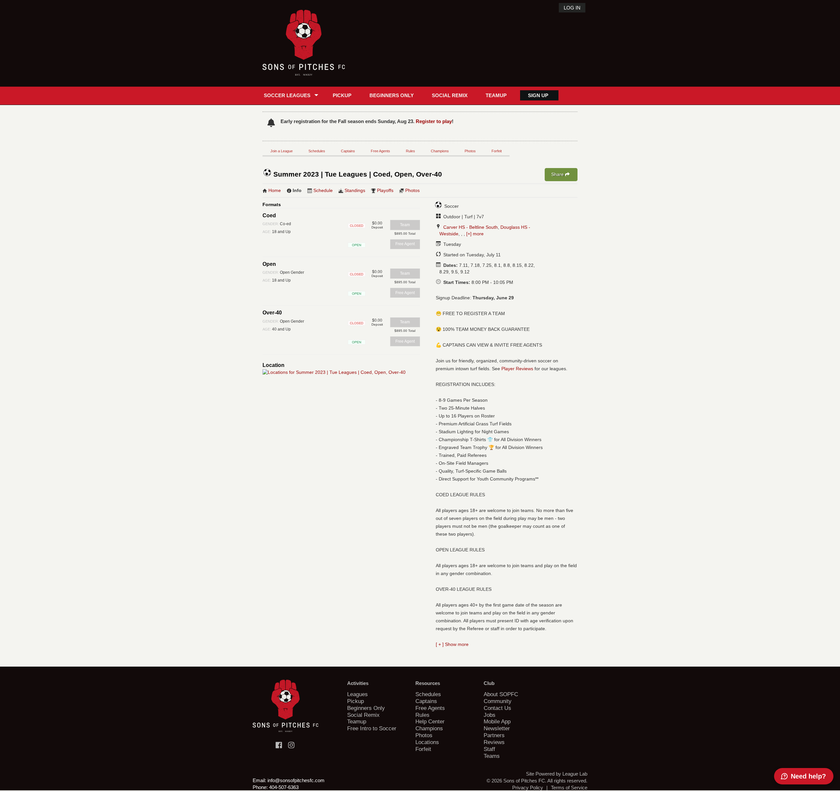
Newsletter (497, 728)
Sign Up (538, 95)
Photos (470, 151)
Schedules (316, 151)
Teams (492, 756)
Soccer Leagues (287, 95)
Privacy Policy (527, 787)
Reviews (494, 742)
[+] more (475, 233)
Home (274, 190)
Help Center (430, 721)
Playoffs (385, 190)
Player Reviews (517, 368)
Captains (348, 151)
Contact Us (497, 708)
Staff (489, 749)
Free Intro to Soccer (371, 728)
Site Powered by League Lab (556, 774)
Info (297, 190)
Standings (355, 190)
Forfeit (497, 151)
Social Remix (450, 95)
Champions (440, 151)
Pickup (342, 95)
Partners (494, 735)
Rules (410, 151)
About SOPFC (501, 694)
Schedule (323, 190)
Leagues (357, 694)
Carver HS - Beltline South (470, 227)
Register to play (434, 121)
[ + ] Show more (452, 644)
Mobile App (497, 721)
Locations (427, 742)
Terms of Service (569, 787)
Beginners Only (391, 95)
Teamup (496, 95)
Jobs (489, 715)
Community (498, 701)
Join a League (281, 151)
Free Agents (380, 151)
